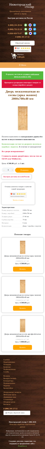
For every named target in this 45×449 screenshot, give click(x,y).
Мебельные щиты (9, 395)
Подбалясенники (9, 369)
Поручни (6, 386)
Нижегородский (21, 5)
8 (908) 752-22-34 (15, 29)
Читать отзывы (18, 200)
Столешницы (8, 399)
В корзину (25, 170)
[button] (22, 118)
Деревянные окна (9, 397)
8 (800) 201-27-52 (22, 37)
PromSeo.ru (22, 446)
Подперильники (9, 383)
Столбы (6, 372)
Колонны (6, 376)
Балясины (6, 367)
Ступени (6, 360)
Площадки (7, 364)
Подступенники (9, 362)
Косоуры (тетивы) (9, 378)
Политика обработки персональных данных (22, 426)
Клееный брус (8, 381)
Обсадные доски (9, 402)
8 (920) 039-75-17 (15, 33)
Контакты (6, 404)
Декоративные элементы (12, 392)
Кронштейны (8, 388)
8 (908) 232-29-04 (15, 25)
